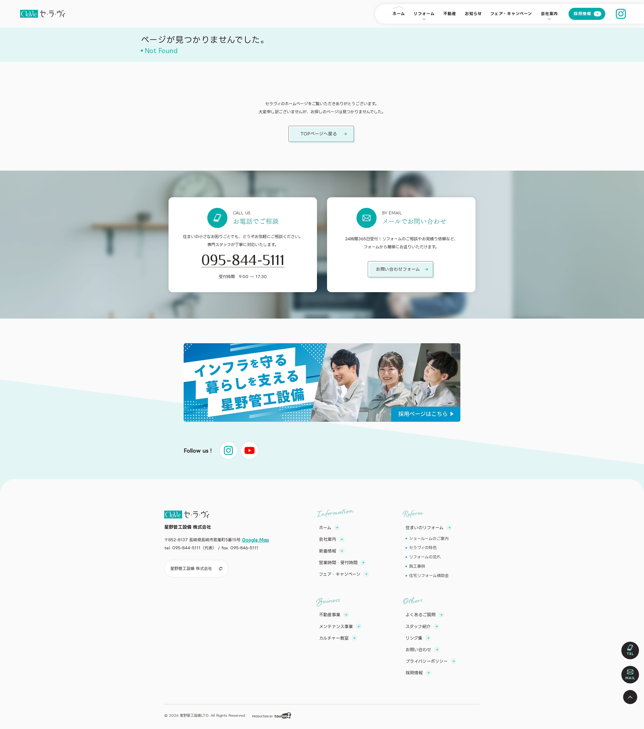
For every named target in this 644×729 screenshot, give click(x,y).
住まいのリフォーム (425, 527)
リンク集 (414, 638)
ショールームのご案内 (429, 538)
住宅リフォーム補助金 (429, 575)
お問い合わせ (418, 649)
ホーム (398, 13)
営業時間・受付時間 (338, 562)
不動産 (449, 13)
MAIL (630, 678)
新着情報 (327, 551)
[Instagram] (621, 14)
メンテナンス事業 (336, 626)
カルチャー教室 (334, 638)
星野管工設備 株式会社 (191, 568)
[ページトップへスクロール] (630, 697)
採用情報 (582, 13)
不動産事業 (329, 614)
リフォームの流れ (425, 557)
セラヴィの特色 (423, 547)
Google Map (255, 540)
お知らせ (473, 13)
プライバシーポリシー (427, 661)
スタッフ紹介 (418, 626)
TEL (630, 654)
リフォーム (424, 13)
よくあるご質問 (420, 614)
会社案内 (549, 13)
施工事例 (417, 566)
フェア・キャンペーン (511, 13)
